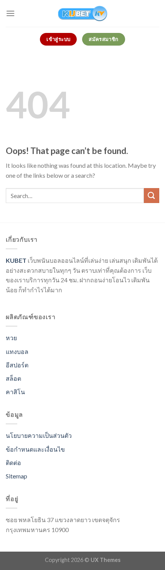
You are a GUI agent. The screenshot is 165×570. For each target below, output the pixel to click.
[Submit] (151, 195)
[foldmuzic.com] (82, 13)
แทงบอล (17, 351)
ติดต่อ (13, 462)
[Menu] (10, 13)
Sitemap (16, 476)
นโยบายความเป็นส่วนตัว (39, 435)
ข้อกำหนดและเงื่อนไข (35, 449)
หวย (11, 337)
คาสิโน (15, 391)
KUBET (16, 260)
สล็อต (13, 378)
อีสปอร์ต (17, 365)
